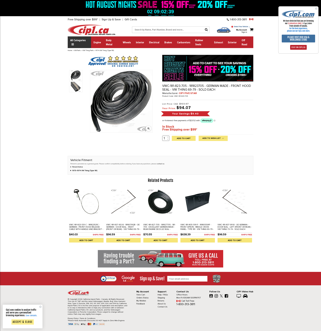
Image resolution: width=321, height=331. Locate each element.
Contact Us (162, 307)
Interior (140, 42)
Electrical (154, 42)
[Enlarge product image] (148, 128)
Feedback (140, 304)
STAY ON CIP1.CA (298, 47)
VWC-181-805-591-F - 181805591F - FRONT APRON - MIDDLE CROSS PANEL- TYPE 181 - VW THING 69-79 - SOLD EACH (197, 228)
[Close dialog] (316, 8)
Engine (97, 42)
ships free (98, 234)
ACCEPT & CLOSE (23, 321)
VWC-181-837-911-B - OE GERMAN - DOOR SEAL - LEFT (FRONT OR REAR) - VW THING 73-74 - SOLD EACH (235, 226)
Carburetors (183, 42)
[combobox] (170, 29)
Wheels (127, 42)
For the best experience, (298, 28)
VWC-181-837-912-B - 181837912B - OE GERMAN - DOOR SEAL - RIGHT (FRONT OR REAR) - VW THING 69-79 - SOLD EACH (123, 228)
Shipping (161, 297)
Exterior (232, 42)
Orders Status (142, 297)
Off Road (244, 42)
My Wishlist (141, 300)
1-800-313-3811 (238, 19)
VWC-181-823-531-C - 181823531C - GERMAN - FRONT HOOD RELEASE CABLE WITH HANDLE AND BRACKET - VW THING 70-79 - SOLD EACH (86, 228)
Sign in (244, 32)
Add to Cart (86, 240)
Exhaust (218, 42)
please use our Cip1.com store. (298, 31)
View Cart (140, 294)
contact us (160, 164)
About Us (162, 304)
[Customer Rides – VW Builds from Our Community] (245, 296)
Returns (161, 300)
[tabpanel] (86, 216)
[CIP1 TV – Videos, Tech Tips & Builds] (239, 296)
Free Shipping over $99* (83, 19)
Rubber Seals (199, 42)
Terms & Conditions (87, 318)
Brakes (168, 42)
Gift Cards (131, 19)
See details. (31, 315)
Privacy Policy (73, 318)
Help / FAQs (163, 294)
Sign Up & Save (111, 19)
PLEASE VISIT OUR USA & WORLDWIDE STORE (298, 38)
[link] (122, 4)
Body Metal (109, 42)
